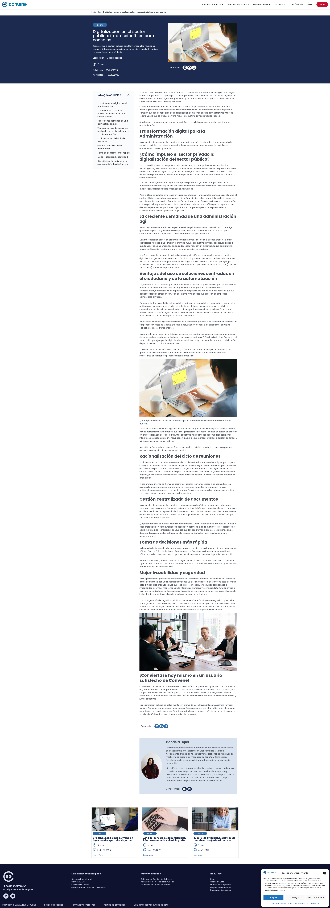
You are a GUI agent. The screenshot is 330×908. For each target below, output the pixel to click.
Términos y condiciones (83, 904)
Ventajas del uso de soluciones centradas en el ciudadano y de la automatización (113, 131)
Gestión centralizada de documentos (109, 147)
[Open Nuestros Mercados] (248, 4)
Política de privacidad (114, 904)
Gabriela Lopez (114, 57)
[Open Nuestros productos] (223, 4)
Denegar (295, 897)
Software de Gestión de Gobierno (156, 879)
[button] (325, 873)
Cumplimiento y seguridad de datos (152, 904)
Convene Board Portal (81, 879)
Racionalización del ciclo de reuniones (111, 140)
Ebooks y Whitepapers (220, 884)
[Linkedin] (6, 896)
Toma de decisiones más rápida (113, 152)
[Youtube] (12, 896)
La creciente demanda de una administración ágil (112, 122)
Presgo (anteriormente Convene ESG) (88, 887)
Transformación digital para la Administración (112, 105)
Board (99, 833)
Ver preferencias (316, 897)
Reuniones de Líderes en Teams (155, 884)
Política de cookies (278, 903)
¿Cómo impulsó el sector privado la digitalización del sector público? (111, 113)
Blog (99, 12)
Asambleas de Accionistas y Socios (157, 882)
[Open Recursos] (285, 4)
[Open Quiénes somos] (269, 4)
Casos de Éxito (217, 882)
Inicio (94, 12)
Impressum (314, 903)
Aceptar (274, 897)
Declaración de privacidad (297, 903)
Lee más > (98, 855)
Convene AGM (78, 882)
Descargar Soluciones (220, 890)
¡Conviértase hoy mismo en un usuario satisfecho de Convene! (113, 163)
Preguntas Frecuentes (220, 887)
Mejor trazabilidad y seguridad (112, 156)
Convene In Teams (80, 884)
